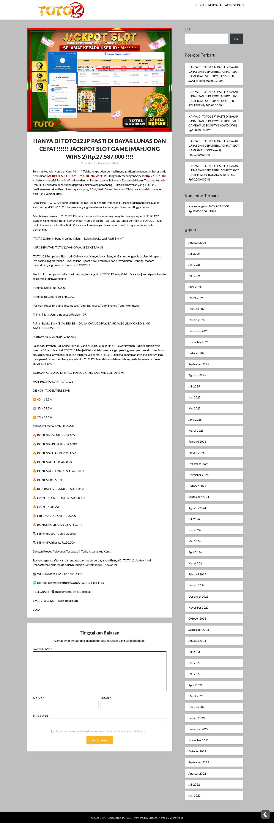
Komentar (42, 648)
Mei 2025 (194, 408)
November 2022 (198, 740)
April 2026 (195, 286)
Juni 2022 (194, 795)
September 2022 (198, 762)
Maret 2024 (196, 563)
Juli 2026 (194, 253)
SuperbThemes (158, 817)
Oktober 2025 (197, 353)
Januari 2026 (196, 320)
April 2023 (195, 685)
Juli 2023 (194, 651)
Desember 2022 (198, 729)
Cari (188, 29)
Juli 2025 (194, 386)
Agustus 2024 (197, 508)
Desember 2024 (198, 463)
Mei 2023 (194, 673)
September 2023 (198, 629)
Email (105, 698)
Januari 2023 (196, 718)
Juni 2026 (194, 264)
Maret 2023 (196, 696)
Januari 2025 (196, 452)
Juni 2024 (194, 530)
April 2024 (195, 552)
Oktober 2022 (197, 751)
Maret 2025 (196, 430)
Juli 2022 (194, 784)
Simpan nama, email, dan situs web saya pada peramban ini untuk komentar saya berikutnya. (100, 731)
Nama (39, 698)
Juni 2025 (194, 397)
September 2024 (198, 496)
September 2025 (198, 364)
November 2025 (198, 342)
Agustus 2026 (197, 242)
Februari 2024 (197, 574)
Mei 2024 (194, 541)
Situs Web (40, 715)
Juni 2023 (194, 662)
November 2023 (198, 607)
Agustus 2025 (197, 375)
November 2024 (198, 475)
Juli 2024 (194, 519)
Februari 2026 (197, 309)
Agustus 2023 (197, 640)
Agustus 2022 (197, 773)
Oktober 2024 (197, 486)
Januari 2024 (196, 585)
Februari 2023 (197, 707)
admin (192, 206)
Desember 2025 (198, 331)
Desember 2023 (198, 596)
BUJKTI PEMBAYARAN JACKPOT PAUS (219, 5)
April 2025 (195, 419)
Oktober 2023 (197, 618)
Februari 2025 (197, 441)
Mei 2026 (194, 275)
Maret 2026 (196, 298)
